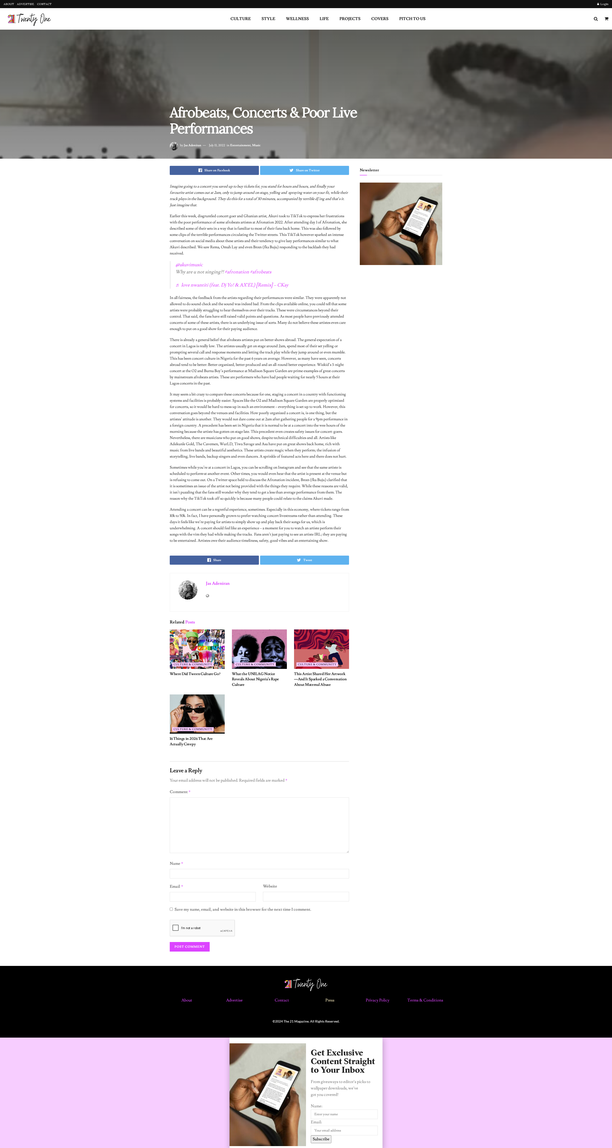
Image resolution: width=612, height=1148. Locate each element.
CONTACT (44, 4)
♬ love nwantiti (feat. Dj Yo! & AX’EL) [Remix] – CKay (231, 285)
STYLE (268, 19)
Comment (180, 792)
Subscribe (321, 1139)
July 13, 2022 (217, 145)
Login (604, 4)
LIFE (324, 19)
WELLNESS (297, 19)
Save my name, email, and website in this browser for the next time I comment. (243, 909)
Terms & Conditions (425, 1000)
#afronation (237, 272)
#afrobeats (260, 272)
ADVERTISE (25, 4)
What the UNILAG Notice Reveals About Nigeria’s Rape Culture (255, 679)
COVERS (379, 19)
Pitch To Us (412, 19)
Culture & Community (193, 664)
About (186, 1000)
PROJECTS (350, 19)
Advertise (234, 1000)
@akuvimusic (189, 265)
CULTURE (240, 19)
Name (176, 863)
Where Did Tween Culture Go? (195, 673)
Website (270, 886)
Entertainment (240, 145)
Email (176, 886)
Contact (282, 1000)
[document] (306, 1093)
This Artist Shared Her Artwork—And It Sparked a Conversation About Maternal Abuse (320, 679)
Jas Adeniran (192, 145)
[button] (306, 1040)
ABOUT (9, 4)
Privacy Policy (377, 1000)
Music (256, 145)
